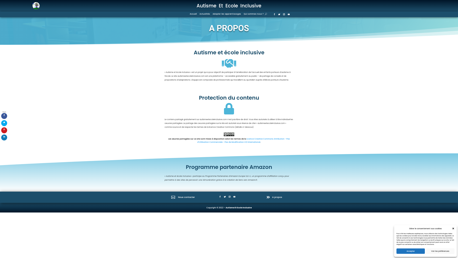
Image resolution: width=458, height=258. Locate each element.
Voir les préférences (440, 251)
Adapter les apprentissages (227, 14)
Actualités (205, 14)
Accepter (411, 251)
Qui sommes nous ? (254, 14)
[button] (453, 228)
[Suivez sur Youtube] (289, 14)
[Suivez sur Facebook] (274, 14)
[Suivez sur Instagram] (284, 14)
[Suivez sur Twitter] (279, 14)
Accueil (193, 14)
